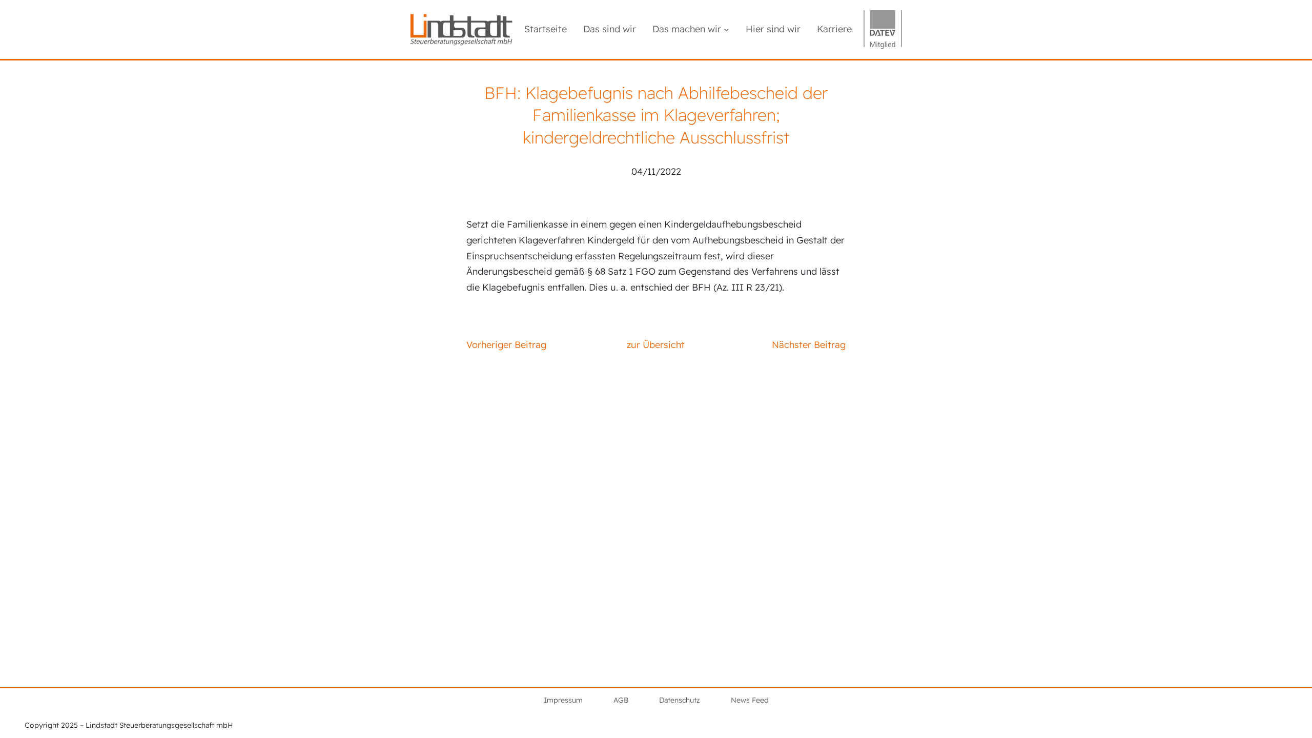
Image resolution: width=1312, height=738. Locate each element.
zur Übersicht (656, 345)
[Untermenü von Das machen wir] (726, 29)
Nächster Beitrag (809, 345)
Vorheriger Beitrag (506, 345)
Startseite (545, 29)
